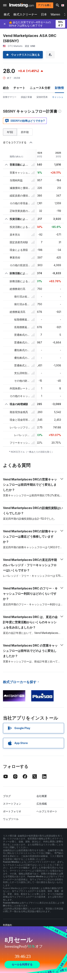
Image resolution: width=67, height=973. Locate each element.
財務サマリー (9, 97)
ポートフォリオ (12, 811)
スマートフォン (12, 803)
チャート (19, 88)
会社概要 (41, 796)
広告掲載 (41, 803)
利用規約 (7, 925)
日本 (44, 14)
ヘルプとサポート (46, 811)
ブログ (7, 796)
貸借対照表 (42, 97)
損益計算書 (26, 97)
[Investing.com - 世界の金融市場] (21, 5)
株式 (7, 14)
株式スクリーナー (25, 14)
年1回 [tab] (10, 132)
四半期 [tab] (25, 132)
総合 (6, 88)
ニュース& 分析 (40, 88)
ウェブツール (11, 819)
